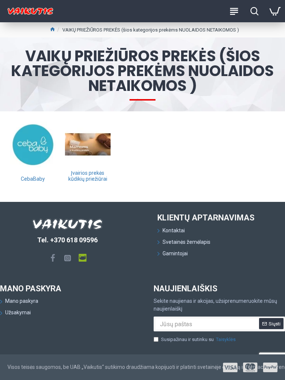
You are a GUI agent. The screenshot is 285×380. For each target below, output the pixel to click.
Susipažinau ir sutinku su (198, 339)
